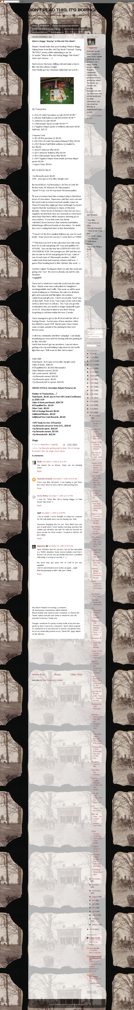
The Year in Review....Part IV (97, 423)
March (95, 915)
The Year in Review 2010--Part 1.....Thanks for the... (97, 695)
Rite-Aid (45, 451)
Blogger (81, 1004)
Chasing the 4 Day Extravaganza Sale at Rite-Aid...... (97, 752)
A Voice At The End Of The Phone (95, 942)
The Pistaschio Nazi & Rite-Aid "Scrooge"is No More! (97, 737)
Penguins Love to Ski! (95, 764)
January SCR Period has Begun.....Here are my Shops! (97, 467)
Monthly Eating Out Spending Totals (76, 29)
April (94, 911)
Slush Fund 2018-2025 (39, 32)
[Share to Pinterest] (76, 445)
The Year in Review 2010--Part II (97, 494)
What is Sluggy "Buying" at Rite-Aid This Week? (97, 784)
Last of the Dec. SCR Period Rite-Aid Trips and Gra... (96, 481)
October (95, 885)
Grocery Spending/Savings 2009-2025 (65, 26)
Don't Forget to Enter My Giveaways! (97, 585)
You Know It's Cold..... (97, 595)
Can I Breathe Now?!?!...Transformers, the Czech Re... (97, 682)
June (94, 904)
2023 (92, 365)
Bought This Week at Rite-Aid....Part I (97, 553)
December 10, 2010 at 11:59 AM (60, 546)
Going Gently (94, 938)
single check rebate (57, 451)
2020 (92, 376)
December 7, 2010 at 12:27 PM (61, 496)
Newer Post (38, 674)
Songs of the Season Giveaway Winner (97, 445)
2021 (92, 372)
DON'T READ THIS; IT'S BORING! (62, 10)
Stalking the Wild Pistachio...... (97, 707)
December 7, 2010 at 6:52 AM (54, 462)
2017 (92, 387)
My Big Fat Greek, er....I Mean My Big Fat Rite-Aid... (97, 433)
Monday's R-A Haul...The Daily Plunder (97, 642)
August (95, 897)
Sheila (39, 462)
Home (34, 26)
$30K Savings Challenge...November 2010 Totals (97, 837)
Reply (39, 471)
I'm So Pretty (42, 496)
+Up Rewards (43, 448)
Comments (94, 336)
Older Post (76, 674)
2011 (92, 409)
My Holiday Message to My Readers (96, 530)
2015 (92, 394)
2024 (92, 361)
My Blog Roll (44, 26)
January (95, 925)
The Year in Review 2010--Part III (97, 456)
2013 (92, 401)
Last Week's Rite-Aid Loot (96, 562)
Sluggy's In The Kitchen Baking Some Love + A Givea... (96, 628)
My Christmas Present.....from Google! (97, 612)
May (94, 908)
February (95, 919)
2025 (92, 357)
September (96, 891)
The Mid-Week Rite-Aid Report (97, 602)
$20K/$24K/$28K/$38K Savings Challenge (46, 29)
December (96, 416)
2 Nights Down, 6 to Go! (96, 848)
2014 (92, 398)
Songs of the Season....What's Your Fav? (97, 654)
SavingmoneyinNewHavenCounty (95, 958)
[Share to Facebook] (74, 445)
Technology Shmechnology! (97, 872)
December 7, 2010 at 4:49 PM (53, 513)
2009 (92, 929)
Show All (99, 986)
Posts (92, 332)
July (93, 900)
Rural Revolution (93, 976)
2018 (92, 383)
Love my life (94, 948)
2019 (92, 379)
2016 (92, 390)
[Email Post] (63, 444)
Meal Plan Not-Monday (96, 772)
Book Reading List (57, 32)
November (96, 879)
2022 (92, 368)
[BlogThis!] (70, 445)
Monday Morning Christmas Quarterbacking (96, 505)
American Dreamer (45, 479)
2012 (92, 405)
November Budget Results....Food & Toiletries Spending (97, 860)
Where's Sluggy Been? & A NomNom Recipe (97, 573)
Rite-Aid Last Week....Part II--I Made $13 (97, 797)
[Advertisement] (57, 656)
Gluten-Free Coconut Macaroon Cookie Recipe (97, 518)
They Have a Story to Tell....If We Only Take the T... (97, 541)
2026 (92, 354)
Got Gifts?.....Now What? (97, 808)
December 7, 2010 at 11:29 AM (65, 479)
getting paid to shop (58, 448)
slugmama (41, 546)
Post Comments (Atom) (52, 680)
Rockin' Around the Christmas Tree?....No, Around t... (97, 667)
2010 (92, 412)
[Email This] (68, 445)
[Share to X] (72, 445)
